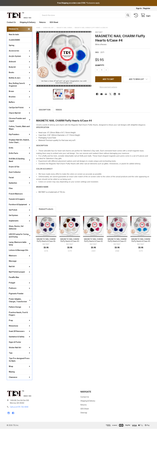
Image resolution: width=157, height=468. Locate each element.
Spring (11, 45)
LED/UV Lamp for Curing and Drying (19, 235)
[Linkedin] (115, 94)
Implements (14, 221)
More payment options (108, 87)
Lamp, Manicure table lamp (17, 243)
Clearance (13, 377)
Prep (11, 320)
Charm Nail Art (15, 113)
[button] (136, 79)
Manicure (13, 256)
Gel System (13, 215)
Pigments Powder (16, 294)
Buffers (12, 102)
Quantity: (99, 65)
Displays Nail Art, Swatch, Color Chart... (19, 141)
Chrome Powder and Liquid (17, 119)
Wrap (11, 366)
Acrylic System (15, 56)
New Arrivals (14, 34)
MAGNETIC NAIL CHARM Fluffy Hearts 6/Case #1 (117, 240)
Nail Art (12, 266)
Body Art (12, 67)
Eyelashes (13, 183)
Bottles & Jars (14, 78)
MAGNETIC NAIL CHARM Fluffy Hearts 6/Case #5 (140, 240)
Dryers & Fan (14, 167)
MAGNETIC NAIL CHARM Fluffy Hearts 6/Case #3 (69, 240)
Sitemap (83, 413)
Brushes (12, 97)
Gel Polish (13, 210)
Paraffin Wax (14, 277)
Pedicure (12, 288)
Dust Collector (15, 172)
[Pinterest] (119, 94)
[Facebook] (97, 94)
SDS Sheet (54, 22)
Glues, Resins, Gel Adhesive (16, 227)
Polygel (12, 283)
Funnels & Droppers (17, 199)
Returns (42, 22)
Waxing (12, 372)
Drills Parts (13, 153)
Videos (59, 110)
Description (44, 110)
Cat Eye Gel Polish (16, 108)
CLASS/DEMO (14, 40)
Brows (11, 91)
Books (11, 72)
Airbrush (12, 62)
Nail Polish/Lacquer (17, 272)
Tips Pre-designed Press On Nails (19, 359)
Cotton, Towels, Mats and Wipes (19, 127)
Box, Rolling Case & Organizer (17, 84)
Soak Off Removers (17, 331)
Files (11, 188)
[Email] (101, 94)
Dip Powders (14, 134)
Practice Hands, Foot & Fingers (18, 313)
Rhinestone (13, 326)
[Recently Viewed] (136, 15)
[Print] (106, 94)
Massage (12, 261)
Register (146, 8)
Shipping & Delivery (27, 22)
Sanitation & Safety (16, 337)
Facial (11, 178)
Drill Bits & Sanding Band (17, 160)
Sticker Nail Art (15, 348)
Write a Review (101, 44)
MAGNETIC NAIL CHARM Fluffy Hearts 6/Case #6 (46, 240)
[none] (63, 58)
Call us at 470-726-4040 (19, 407)
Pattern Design (15, 307)
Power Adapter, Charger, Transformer (18, 300)
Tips (11, 353)
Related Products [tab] (46, 209)
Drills (11, 148)
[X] (110, 94)
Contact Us (11, 22)
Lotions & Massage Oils (18, 250)
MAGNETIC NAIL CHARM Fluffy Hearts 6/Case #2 (93, 240)
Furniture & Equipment (18, 204)
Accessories (14, 51)
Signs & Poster (15, 342)
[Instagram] (9, 413)
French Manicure (16, 194)
